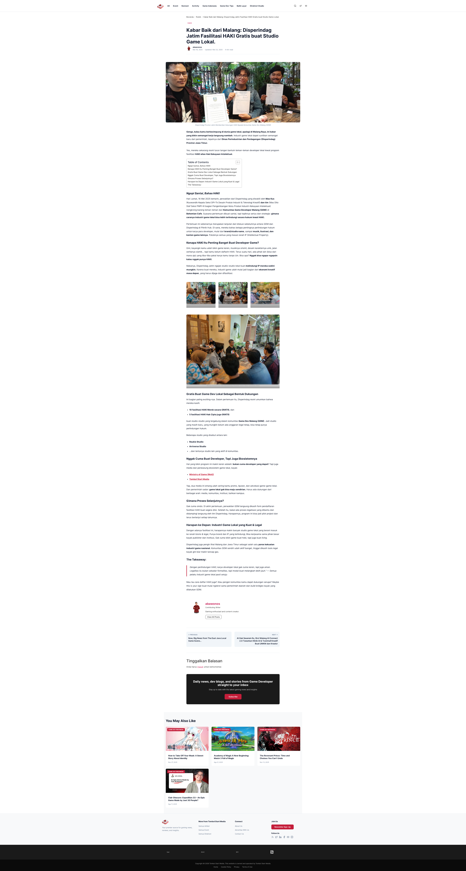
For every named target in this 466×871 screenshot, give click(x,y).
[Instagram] (292, 837)
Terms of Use (247, 867)
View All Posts (213, 617)
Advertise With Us (242, 830)
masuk (200, 667)
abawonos (197, 47)
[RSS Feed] (272, 837)
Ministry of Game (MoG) (201, 474)
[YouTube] (288, 837)
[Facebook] (284, 837)
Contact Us (239, 834)
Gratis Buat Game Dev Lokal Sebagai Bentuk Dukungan (212, 172)
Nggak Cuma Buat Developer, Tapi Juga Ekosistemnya (212, 175)
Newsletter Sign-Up (282, 827)
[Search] (295, 5)
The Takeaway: (194, 185)
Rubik (198, 17)
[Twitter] (276, 837)
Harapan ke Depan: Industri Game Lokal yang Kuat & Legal (213, 181)
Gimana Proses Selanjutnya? (200, 178)
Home (216, 867)
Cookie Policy (226, 867)
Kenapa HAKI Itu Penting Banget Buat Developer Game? (212, 169)
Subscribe (233, 697)
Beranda (190, 17)
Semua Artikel (204, 826)
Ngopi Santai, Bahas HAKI (199, 166)
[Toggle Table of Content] (236, 162)
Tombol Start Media (199, 479)
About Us (238, 826)
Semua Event (204, 830)
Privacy (236, 867)
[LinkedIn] (280, 837)
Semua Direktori (205, 834)
